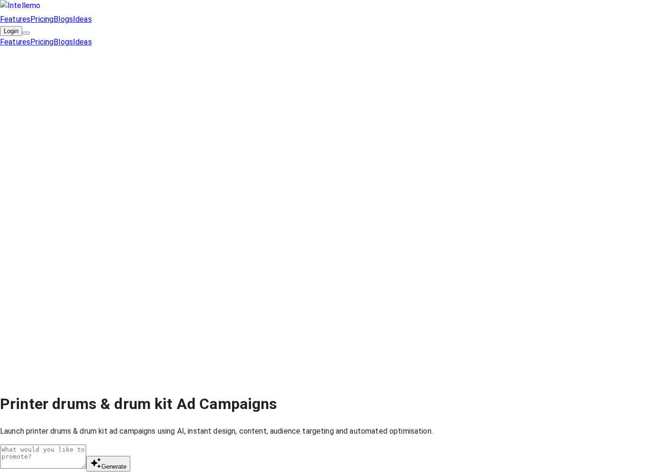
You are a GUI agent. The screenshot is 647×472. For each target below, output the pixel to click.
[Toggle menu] (26, 33)
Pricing (42, 19)
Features (15, 19)
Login (11, 31)
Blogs (63, 19)
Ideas (82, 19)
